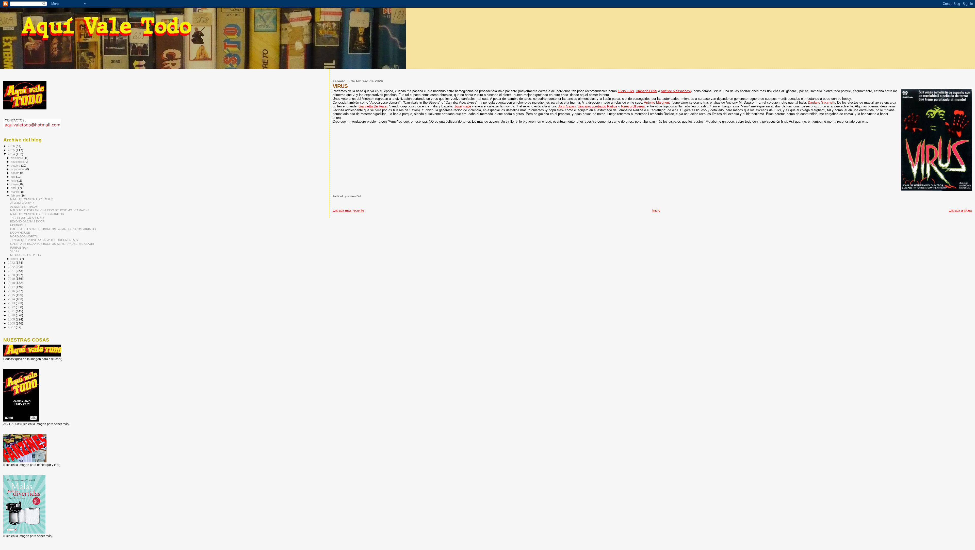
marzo (15, 191)
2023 (12, 262)
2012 (12, 307)
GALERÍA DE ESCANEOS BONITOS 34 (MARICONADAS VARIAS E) (53, 229)
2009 (12, 319)
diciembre (17, 157)
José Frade (462, 106)
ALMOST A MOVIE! (22, 202)
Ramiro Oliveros (633, 106)
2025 (12, 150)
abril (14, 187)
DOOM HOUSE (20, 232)
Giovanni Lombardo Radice (597, 106)
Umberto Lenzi (646, 91)
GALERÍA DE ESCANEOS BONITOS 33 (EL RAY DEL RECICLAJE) (52, 243)
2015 (12, 295)
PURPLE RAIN (19, 247)
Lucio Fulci (626, 91)
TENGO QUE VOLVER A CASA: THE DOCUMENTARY (44, 239)
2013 (12, 303)
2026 (12, 146)
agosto (15, 172)
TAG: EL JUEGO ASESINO (27, 217)
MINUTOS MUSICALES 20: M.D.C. (32, 199)
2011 (12, 311)
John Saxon (567, 106)
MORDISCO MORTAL (24, 236)
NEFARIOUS (18, 225)
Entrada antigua (960, 210)
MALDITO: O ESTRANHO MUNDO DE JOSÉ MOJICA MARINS (49, 210)
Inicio (656, 210)
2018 (12, 282)
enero (15, 258)
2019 (12, 278)
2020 (12, 275)
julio (13, 176)
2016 (12, 291)
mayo (15, 184)
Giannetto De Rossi (373, 106)
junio (14, 180)
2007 (12, 327)
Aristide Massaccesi (676, 91)
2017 (12, 286)
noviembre (18, 161)
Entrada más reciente (348, 210)
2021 (12, 270)
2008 (12, 323)
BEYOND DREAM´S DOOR (27, 221)
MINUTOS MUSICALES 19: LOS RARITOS (37, 214)
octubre (16, 165)
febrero (16, 195)
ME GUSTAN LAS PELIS (25, 254)
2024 (12, 154)
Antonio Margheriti (657, 102)
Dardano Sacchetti (821, 102)
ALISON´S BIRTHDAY (24, 206)
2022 (12, 266)
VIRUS (14, 251)
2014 (12, 299)
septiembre (18, 169)
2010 (12, 315)
